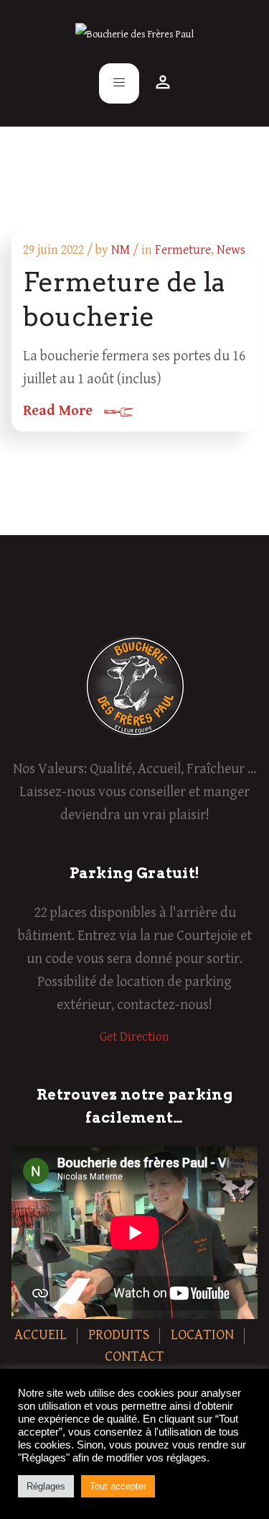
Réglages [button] (46, 1486)
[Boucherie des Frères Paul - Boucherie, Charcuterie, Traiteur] (134, 34)
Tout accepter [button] (118, 1486)
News (231, 249)
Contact (134, 1357)
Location (202, 1335)
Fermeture (183, 249)
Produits (118, 1335)
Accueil (40, 1335)
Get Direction (134, 1036)
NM (120, 249)
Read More (58, 411)
